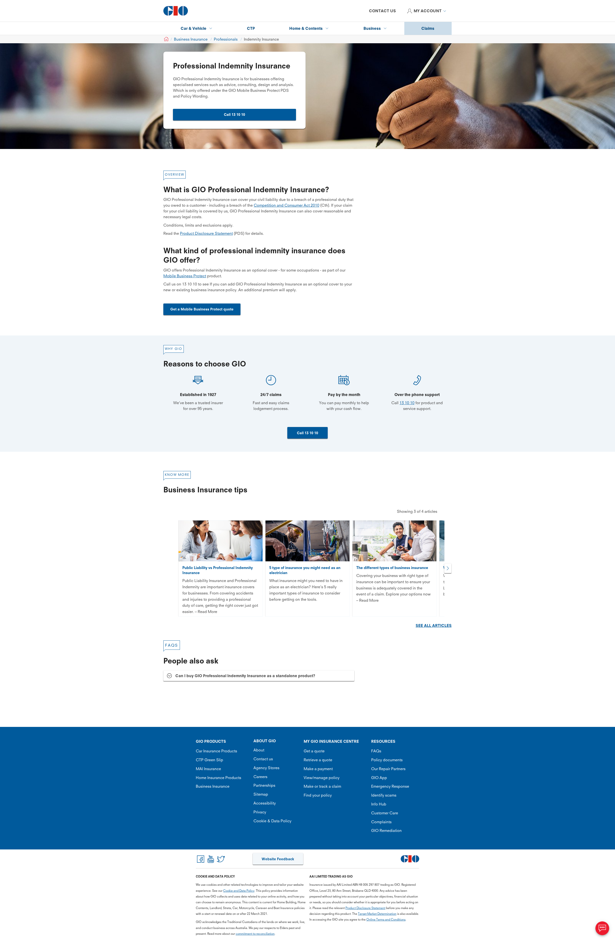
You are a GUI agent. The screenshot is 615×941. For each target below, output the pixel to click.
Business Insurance (212, 786)
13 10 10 (407, 402)
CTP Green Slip (209, 759)
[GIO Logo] (175, 11)
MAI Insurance (208, 768)
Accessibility (264, 803)
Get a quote (314, 751)
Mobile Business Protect (184, 275)
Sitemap (260, 794)
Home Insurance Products (218, 777)
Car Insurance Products (216, 751)
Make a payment (318, 768)
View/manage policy (321, 777)
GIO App (379, 777)
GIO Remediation (386, 830)
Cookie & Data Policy (272, 820)
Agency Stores (266, 767)
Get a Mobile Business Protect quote (202, 309)
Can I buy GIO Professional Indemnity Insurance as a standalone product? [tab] (245, 675)
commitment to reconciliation (255, 933)
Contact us (263, 758)
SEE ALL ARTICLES (434, 625)
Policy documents (387, 759)
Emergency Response (390, 786)
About (258, 750)
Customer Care (384, 813)
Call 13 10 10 (234, 114)
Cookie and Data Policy (238, 890)
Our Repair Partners (388, 768)
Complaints (381, 821)
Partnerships (264, 785)
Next (447, 568)
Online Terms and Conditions (386, 919)
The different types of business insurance (392, 567)
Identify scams (383, 795)
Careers (260, 776)
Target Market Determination (377, 914)
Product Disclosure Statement (206, 233)
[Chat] (602, 928)
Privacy (259, 812)
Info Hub (378, 804)
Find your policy (318, 795)
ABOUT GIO (264, 740)
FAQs (376, 751)
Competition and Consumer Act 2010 (286, 205)
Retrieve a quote (318, 759)
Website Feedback (278, 859)
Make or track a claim (322, 786)
